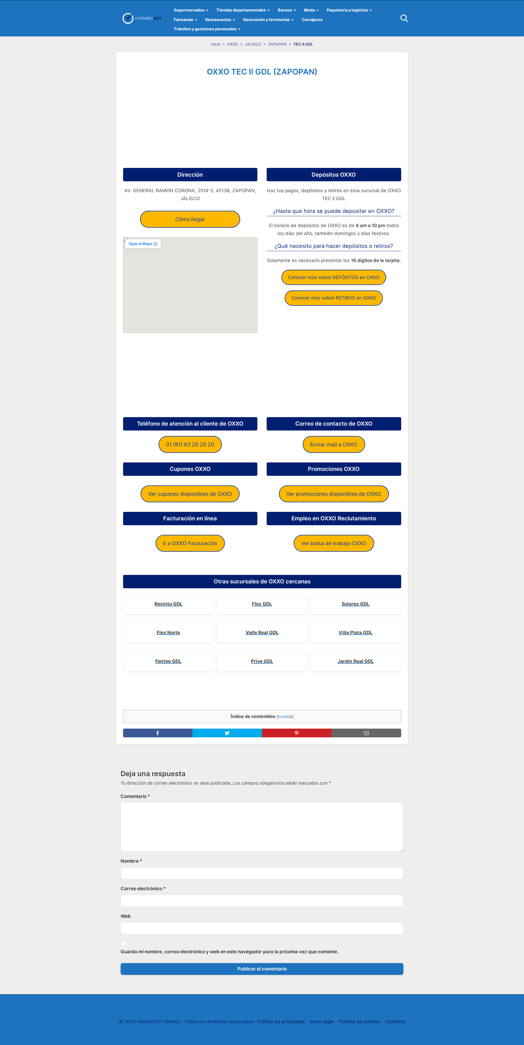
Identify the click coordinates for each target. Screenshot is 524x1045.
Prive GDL (262, 661)
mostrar (285, 716)
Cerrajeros (312, 19)
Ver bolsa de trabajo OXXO (334, 543)
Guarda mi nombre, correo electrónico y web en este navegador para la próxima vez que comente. (229, 951)
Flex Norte (168, 632)
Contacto (395, 1021)
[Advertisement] (262, 120)
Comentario (135, 796)
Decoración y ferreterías (266, 19)
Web (126, 916)
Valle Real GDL (262, 632)
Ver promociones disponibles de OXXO (333, 494)
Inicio (215, 44)
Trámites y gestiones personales (205, 28)
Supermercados (189, 10)
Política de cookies (359, 1021)
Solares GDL (356, 604)
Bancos (285, 10)
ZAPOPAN (277, 44)
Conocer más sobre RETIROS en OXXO (333, 298)
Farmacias (183, 19)
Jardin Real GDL (356, 661)
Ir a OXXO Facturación (190, 543)
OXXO (232, 44)
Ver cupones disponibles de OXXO (190, 494)
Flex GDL (262, 604)
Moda (309, 10)
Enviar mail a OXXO (334, 444)
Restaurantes (218, 19)
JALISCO (253, 44)
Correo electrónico (143, 888)
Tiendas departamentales (241, 10)
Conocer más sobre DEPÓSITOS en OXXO (334, 277)
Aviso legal (322, 1021)
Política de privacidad (281, 1021)
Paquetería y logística (347, 10)
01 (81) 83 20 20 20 (190, 444)
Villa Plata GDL (356, 632)
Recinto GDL (168, 604)
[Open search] (404, 18)
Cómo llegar (190, 219)
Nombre (131, 861)
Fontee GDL (168, 661)
